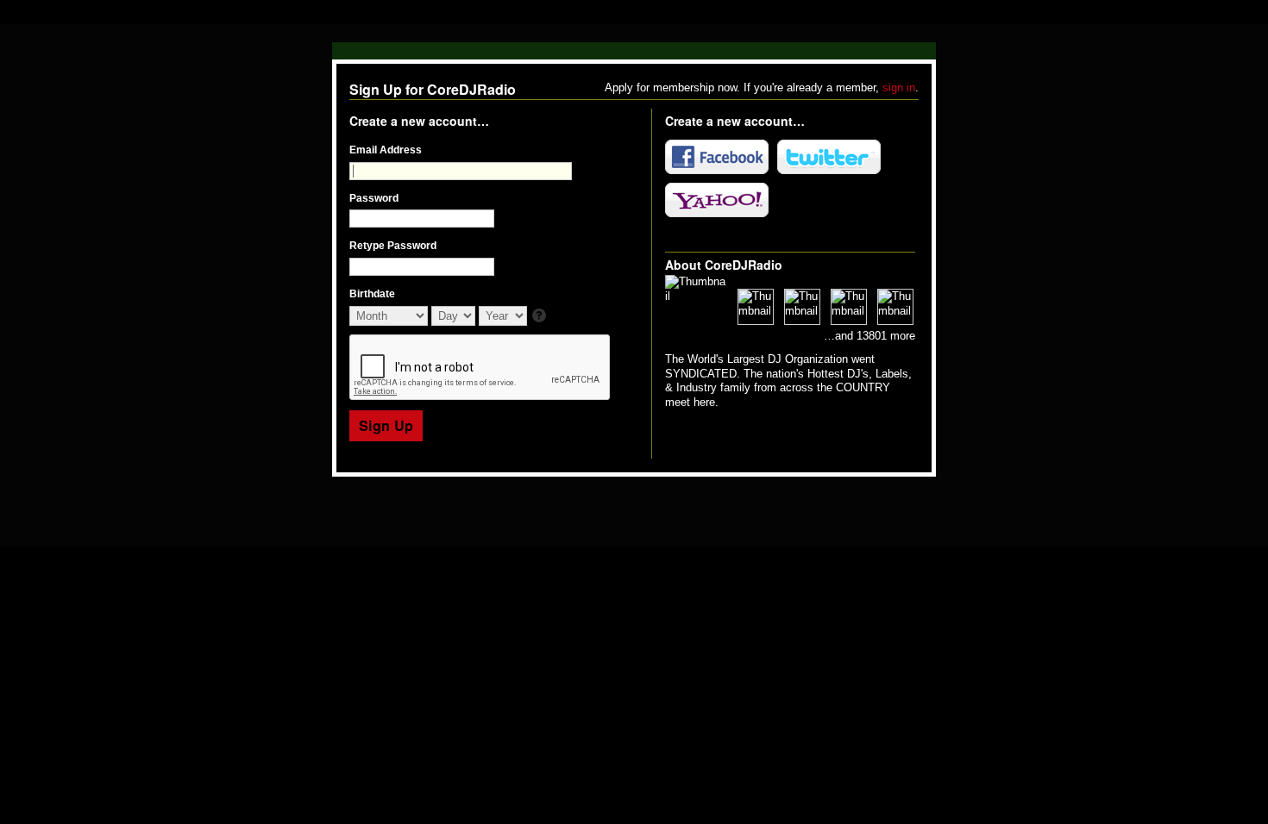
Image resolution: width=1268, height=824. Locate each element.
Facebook (717, 157)
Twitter (829, 157)
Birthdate (372, 294)
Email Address (385, 150)
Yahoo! (717, 200)
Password (374, 198)
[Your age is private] (540, 317)
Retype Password (392, 246)
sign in (898, 87)
